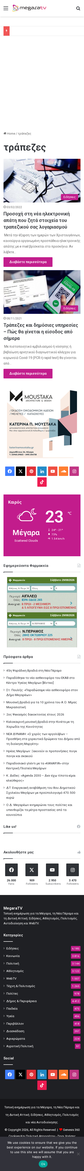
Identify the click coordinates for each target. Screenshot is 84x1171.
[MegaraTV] (30, 8)
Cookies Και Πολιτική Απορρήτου (32, 1136)
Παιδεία (12, 1008)
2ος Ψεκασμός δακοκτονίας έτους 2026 (35, 714)
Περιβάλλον (15, 1023)
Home (10, 133)
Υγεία (10, 1016)
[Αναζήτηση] (78, 10)
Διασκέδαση (15, 1031)
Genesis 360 (71, 1130)
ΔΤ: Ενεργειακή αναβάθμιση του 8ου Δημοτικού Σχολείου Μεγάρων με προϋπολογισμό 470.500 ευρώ (40, 792)
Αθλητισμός (15, 971)
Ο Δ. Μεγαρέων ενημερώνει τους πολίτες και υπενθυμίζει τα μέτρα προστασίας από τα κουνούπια (39, 810)
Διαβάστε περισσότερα (28, 262)
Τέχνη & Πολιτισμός (20, 986)
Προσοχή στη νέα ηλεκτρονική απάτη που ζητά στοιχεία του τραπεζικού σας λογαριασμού (37, 220)
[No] (78, 1154)
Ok (43, 1164)
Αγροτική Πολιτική (19, 1046)
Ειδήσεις (12, 948)
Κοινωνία (13, 956)
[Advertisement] (42, 85)
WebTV (11, 978)
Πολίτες (12, 993)
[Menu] (6, 10)
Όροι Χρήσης (67, 1136)
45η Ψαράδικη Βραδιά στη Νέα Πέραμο (34, 670)
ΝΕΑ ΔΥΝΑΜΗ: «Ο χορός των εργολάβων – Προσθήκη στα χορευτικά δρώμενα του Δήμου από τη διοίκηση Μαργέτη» (43, 739)
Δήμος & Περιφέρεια (21, 1001)
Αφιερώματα (15, 1038)
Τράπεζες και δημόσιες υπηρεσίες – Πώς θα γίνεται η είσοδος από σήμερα (41, 331)
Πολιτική (12, 963)
